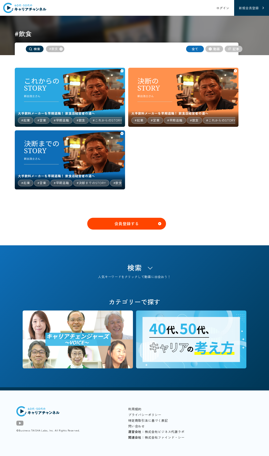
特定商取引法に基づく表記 (148, 420)
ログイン (222, 8)
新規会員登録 (249, 8)
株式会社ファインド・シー (165, 437)
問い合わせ (136, 426)
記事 (236, 48)
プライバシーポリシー (144, 414)
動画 (216, 48)
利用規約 (134, 409)
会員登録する (126, 223)
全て (195, 48)
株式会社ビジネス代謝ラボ (165, 431)
